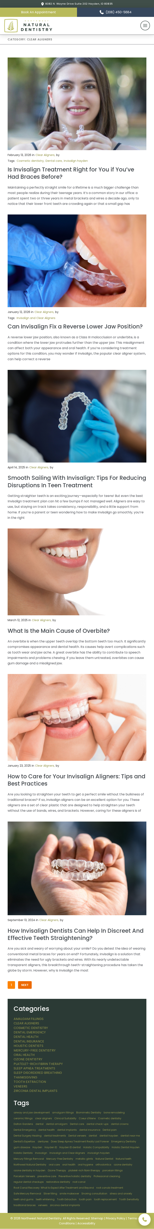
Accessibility (86, 1223)
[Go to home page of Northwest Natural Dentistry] (28, 25)
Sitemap (97, 1218)
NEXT (24, 985)
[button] (38, 12)
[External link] (144, 1219)
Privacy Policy (115, 1218)
